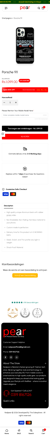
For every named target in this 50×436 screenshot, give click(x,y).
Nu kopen (25, 136)
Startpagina (7, 18)
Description (8, 206)
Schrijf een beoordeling (25, 275)
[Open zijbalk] (2, 134)
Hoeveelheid (7, 97)
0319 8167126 (21, 394)
